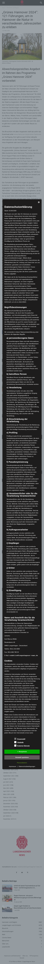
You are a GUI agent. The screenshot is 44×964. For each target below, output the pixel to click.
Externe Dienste (23, 746)
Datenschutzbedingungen (27, 766)
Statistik (20, 742)
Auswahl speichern (22, 757)
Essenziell (21, 739)
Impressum (12, 766)
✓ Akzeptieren (22, 751)
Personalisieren (22, 763)
